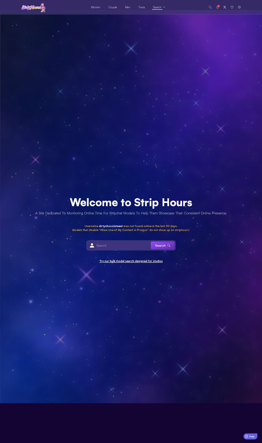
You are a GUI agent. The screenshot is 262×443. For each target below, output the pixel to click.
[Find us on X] (224, 7)
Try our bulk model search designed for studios (131, 261)
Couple (112, 7)
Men (127, 7)
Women (95, 7)
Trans (141, 7)
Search (157, 7)
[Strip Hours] (33, 7)
